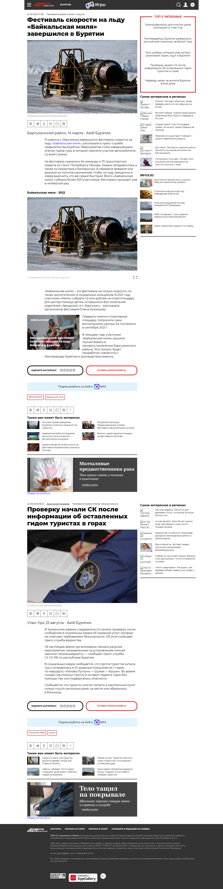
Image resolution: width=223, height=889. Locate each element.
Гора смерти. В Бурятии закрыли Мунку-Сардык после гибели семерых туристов (115, 772)
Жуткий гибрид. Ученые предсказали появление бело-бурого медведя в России (175, 115)
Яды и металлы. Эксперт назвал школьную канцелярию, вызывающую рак (172, 547)
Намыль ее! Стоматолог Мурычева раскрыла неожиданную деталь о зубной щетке (174, 536)
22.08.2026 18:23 (35, 504)
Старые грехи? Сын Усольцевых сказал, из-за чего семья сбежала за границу (174, 127)
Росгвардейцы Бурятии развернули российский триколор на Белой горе (168, 40)
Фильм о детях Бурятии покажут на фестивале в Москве (115, 435)
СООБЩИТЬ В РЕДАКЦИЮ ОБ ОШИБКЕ (131, 829)
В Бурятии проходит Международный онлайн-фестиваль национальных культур (115, 425)
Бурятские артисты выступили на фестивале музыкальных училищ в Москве (60, 447)
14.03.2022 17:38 (35, 14)
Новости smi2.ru (38, 493)
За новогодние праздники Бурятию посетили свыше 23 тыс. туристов (60, 425)
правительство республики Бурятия (47, 115)
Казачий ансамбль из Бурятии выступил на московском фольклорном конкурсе (58, 436)
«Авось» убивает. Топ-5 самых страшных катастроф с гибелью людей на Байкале (59, 772)
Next (130, 230)
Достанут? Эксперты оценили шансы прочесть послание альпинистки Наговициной (175, 150)
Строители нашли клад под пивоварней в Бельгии (169, 192)
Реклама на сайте (75, 829)
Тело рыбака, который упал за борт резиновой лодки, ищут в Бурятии (168, 54)
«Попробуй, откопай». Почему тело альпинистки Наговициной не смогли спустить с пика (174, 162)
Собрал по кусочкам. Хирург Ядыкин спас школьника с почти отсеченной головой (175, 559)
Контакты (55, 829)
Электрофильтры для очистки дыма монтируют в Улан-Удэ (168, 26)
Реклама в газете (98, 829)
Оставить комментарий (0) (111, 370)
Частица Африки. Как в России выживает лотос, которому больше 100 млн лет (174, 512)
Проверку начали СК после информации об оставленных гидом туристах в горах (168, 68)
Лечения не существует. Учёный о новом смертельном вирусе (173, 137)
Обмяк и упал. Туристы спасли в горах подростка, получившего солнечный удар (114, 761)
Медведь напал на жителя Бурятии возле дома (168, 82)
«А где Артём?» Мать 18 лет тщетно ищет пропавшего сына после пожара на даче (174, 524)
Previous (34, 230)
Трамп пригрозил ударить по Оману (174, 226)
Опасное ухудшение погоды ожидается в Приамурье (169, 204)
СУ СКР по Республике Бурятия (44, 605)
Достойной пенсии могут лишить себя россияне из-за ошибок (172, 181)
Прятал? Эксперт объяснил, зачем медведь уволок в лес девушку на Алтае (173, 104)
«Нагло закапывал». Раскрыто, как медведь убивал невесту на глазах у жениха (174, 570)
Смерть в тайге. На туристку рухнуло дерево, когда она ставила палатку (57, 761)
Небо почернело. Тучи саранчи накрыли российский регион (171, 215)
